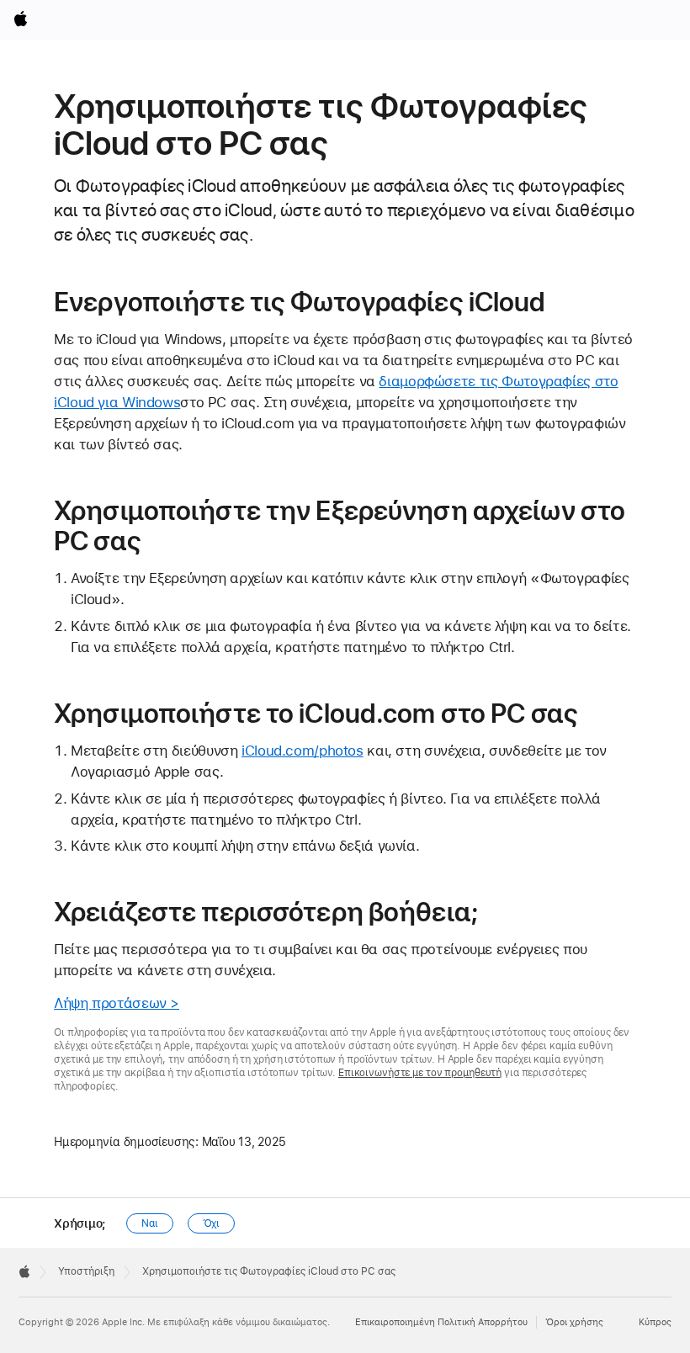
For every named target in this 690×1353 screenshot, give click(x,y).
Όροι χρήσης (574, 1322)
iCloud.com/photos (303, 750)
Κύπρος (655, 1322)
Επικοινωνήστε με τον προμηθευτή (420, 1073)
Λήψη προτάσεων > (116, 1003)
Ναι (149, 1223)
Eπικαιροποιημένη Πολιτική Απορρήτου (441, 1322)
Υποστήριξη (86, 1271)
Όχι (211, 1223)
